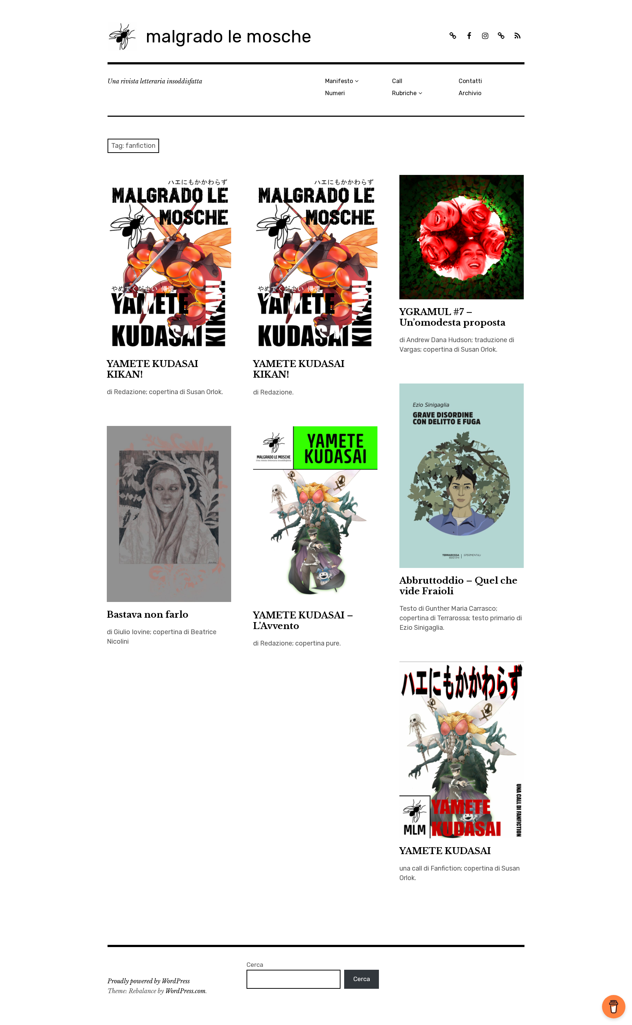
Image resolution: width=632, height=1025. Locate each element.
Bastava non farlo (147, 614)
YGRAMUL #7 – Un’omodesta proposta (452, 317)
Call (397, 81)
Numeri (335, 93)
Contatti (470, 81)
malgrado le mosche (228, 36)
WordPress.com (185, 991)
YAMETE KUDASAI (445, 851)
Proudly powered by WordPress (149, 981)
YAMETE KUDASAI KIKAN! (152, 369)
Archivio (470, 93)
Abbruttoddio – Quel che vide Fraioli (458, 585)
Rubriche (404, 93)
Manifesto (339, 81)
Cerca (255, 964)
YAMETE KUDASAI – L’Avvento (303, 620)
